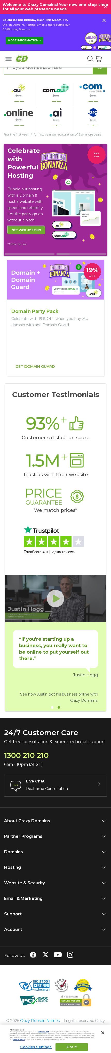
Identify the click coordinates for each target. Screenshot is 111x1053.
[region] (55, 317)
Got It (72, 1047)
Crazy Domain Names (40, 1020)
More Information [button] (23, 40)
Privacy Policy (19, 1040)
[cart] (98, 59)
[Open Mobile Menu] (8, 59)
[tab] (29, 254)
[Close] (102, 1033)
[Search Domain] (100, 67)
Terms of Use (43, 1032)
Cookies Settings (36, 1047)
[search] (90, 59)
